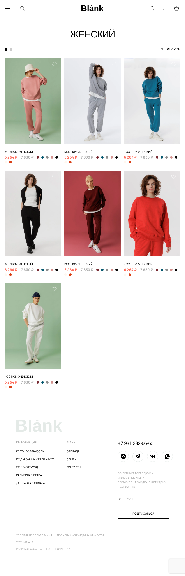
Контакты (74, 467)
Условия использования (34, 535)
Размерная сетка (29, 475)
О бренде (73, 451)
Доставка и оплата (30, 483)
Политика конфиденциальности (80, 535)
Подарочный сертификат (35, 459)
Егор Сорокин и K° (57, 548)
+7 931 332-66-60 (135, 443)
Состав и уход (27, 467)
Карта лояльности (30, 451)
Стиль (71, 459)
